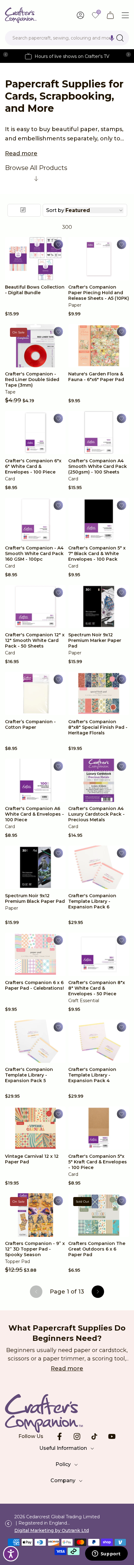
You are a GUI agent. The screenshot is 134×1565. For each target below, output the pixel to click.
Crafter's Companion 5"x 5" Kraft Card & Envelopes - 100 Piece (97, 1161)
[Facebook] (59, 1436)
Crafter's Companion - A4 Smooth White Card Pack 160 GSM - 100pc (34, 553)
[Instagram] (77, 1436)
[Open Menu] (125, 15)
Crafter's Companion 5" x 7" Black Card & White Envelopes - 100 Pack (97, 553)
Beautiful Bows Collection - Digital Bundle (35, 289)
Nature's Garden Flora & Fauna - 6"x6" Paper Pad (96, 376)
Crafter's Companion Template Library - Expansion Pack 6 (92, 901)
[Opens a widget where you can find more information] (106, 1554)
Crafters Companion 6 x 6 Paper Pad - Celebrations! (34, 985)
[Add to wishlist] (58, 244)
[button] (112, 38)
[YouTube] (112, 1436)
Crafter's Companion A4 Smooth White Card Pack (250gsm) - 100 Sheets (97, 466)
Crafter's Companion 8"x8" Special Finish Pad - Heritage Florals (97, 727)
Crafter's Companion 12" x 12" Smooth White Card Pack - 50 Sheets (35, 640)
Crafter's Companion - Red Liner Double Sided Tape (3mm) (32, 379)
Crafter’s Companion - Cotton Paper (30, 724)
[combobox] (67, 38)
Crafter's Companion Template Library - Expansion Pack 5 (29, 1075)
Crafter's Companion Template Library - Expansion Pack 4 (92, 1075)
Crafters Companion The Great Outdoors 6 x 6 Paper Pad (96, 1249)
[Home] (20, 15)
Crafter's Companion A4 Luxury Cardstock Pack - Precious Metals (96, 814)
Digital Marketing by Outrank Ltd (51, 1530)
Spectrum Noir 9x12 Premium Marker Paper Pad (94, 640)
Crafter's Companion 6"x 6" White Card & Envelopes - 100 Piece (33, 466)
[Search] (120, 38)
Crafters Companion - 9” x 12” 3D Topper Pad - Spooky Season (35, 1249)
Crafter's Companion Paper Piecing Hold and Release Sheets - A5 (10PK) (98, 292)
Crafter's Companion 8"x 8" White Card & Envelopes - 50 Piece (96, 988)
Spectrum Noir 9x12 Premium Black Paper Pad (35, 898)
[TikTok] (94, 1436)
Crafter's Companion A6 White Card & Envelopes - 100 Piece (34, 814)
